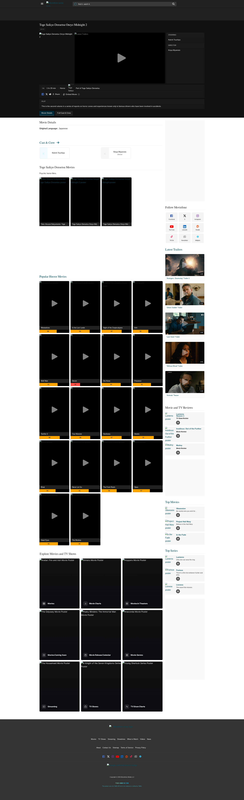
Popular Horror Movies (52, 276)
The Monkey (76, 540)
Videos (142, 739)
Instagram (198, 219)
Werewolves (45, 328)
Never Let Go (77, 487)
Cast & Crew (47, 142)
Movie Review (181, 432)
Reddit (50, 94)
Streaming (111, 739)
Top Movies (172, 502)
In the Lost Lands (78, 328)
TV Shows (102, 739)
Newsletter (184, 240)
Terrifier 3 (44, 434)
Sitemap (116, 748)
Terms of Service (127, 748)
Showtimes (121, 739)
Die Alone (106, 381)
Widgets (197, 240)
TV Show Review (182, 418)
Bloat (43, 487)
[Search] (173, 4)
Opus (136, 487)
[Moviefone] (55, 3)
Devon (74, 381)
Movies (93, 739)
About (98, 748)
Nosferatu (106, 434)
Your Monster (77, 434)
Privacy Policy (140, 748)
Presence (137, 381)
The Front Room (109, 487)
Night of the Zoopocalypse (113, 328)
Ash (135, 328)
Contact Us (107, 748)
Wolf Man (44, 381)
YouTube (171, 230)
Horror (62, 88)
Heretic (137, 434)
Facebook (43, 94)
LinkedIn (184, 230)
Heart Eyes (45, 540)
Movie (42, 29)
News (149, 739)
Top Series (171, 550)
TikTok (172, 240)
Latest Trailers (173, 249)
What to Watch (132, 739)
